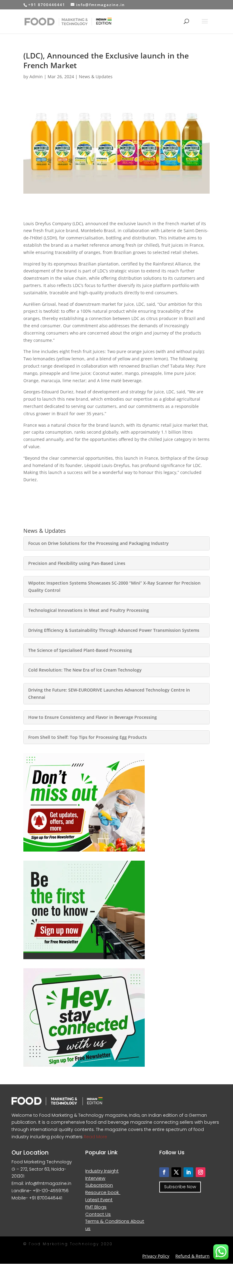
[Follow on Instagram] (200, 1172)
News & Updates (96, 76)
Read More (95, 1137)
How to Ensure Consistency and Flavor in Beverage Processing (92, 717)
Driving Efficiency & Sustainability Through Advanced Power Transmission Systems (114, 630)
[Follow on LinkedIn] (188, 1172)
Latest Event (99, 1199)
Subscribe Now (180, 1187)
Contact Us (98, 1214)
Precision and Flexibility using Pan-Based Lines (76, 563)
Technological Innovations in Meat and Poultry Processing (88, 610)
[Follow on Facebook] (164, 1172)
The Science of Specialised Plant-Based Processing (80, 650)
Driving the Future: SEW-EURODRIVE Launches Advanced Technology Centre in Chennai (109, 693)
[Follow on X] (176, 1172)
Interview (95, 1178)
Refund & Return (192, 1256)
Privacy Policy (155, 1256)
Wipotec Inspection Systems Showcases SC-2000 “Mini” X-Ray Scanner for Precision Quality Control (114, 586)
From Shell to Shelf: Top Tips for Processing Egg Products (87, 737)
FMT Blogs (95, 1207)
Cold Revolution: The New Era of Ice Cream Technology (85, 670)
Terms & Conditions (107, 1221)
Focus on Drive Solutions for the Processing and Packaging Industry (98, 543)
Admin (36, 76)
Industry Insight (102, 1171)
